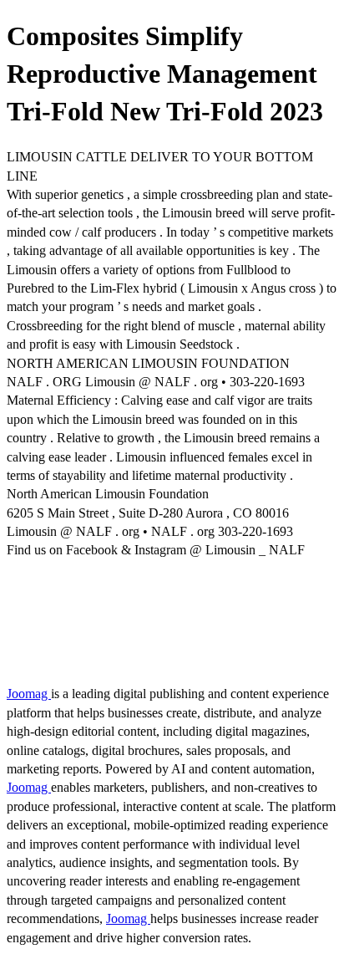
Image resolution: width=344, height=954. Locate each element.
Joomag (29, 693)
